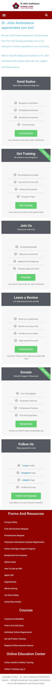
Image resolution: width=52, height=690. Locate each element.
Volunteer (26, 277)
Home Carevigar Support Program (19, 549)
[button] (4, 15)
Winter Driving (10, 588)
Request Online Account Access (18, 645)
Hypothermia (10, 582)
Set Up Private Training (15, 639)
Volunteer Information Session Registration (24, 542)
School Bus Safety (12, 602)
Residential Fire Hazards (15, 555)
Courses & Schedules (14, 619)
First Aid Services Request (16, 529)
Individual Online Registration (18, 632)
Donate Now (26, 424)
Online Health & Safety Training (19, 662)
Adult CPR (9, 575)
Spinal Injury (10, 562)
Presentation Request (14, 535)
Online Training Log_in (14, 669)
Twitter (25, 466)
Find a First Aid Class (14, 625)
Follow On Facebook (26, 496)
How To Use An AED (13, 568)
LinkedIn (26, 480)
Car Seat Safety (11, 595)
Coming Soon (26, 133)
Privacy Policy (10, 522)
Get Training (26, 205)
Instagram (25, 473)
